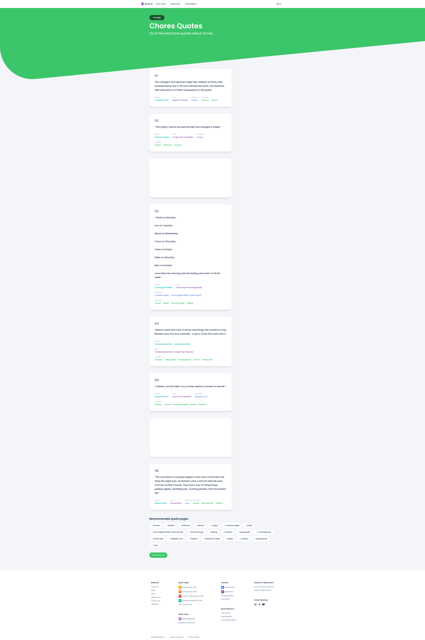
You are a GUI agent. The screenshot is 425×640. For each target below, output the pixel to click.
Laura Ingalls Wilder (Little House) (186, 295)
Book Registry (191, 4)
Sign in (278, 4)
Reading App (226, 616)
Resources (225, 599)
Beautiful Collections (187, 623)
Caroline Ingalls (162, 295)
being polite (170, 360)
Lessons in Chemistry (181, 396)
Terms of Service (176, 637)
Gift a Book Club (185, 604)
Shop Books (175, 4)
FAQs (153, 594)
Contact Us (155, 601)
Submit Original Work (262, 590)
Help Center (156, 597)
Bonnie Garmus (162, 396)
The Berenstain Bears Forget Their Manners (174, 352)
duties (166, 303)
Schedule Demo (227, 596)
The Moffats (175, 503)
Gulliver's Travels (180, 100)
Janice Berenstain (182, 344)
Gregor (200, 137)
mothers (202, 404)
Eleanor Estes (161, 503)
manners (159, 360)
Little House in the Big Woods (189, 287)
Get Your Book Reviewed (264, 587)
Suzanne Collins (162, 137)
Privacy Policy (193, 637)
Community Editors (228, 620)
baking (190, 303)
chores (214, 100)
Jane (187, 503)
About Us (155, 587)
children (158, 404)
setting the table (180, 404)
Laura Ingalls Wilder (163, 287)
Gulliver (194, 100)
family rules (207, 360)
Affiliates (154, 604)
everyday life (207, 503)
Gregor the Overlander (183, 137)
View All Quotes (158, 555)
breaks (193, 404)
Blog (153, 590)
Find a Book (225, 613)
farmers (205, 100)
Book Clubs (160, 4)
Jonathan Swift (162, 100)
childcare (167, 145)
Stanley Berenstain (163, 344)
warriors (178, 145)
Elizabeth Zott (201, 396)
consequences (184, 360)
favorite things (178, 303)
